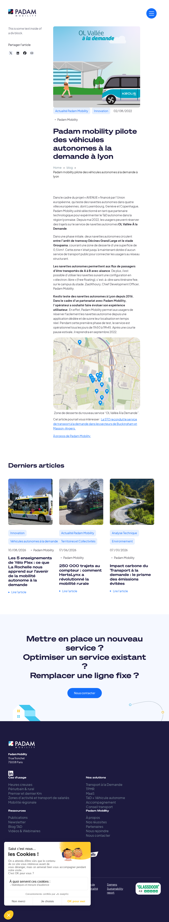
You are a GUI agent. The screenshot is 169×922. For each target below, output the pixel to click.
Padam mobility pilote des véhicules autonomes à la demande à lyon (95, 174)
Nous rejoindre (97, 831)
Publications (18, 817)
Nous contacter (84, 693)
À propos (93, 817)
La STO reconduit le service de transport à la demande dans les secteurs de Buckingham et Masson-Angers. (95, 424)
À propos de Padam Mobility (72, 436)
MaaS (90, 793)
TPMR (90, 789)
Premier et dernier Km (25, 793)
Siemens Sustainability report (115, 888)
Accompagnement (101, 802)
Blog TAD (15, 826)
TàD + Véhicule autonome (105, 798)
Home (57, 167)
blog (70, 167)
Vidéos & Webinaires (24, 831)
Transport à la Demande (104, 784)
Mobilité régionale (22, 802)
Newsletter (17, 822)
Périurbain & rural (21, 789)
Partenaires (94, 826)
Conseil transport (99, 807)
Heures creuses (20, 784)
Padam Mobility (67, 119)
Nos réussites (96, 822)
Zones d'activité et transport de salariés (38, 798)
